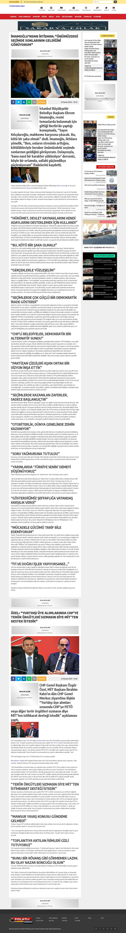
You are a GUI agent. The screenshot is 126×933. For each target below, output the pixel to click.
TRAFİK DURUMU (62, 10)
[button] (21, 1)
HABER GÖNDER (97, 10)
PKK (52, 743)
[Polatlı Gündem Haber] (21, 8)
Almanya (29, 188)
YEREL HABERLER (25, 17)
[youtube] (115, 928)
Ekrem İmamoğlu (62, 186)
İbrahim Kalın (41, 740)
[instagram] (99, 928)
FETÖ (55, 743)
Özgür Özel (25, 740)
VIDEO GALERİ (51, 10)
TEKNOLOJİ (87, 17)
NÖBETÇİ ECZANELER (74, 10)
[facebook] (96, 928)
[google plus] (107, 928)
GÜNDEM (13, 17)
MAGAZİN (78, 17)
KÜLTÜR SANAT (67, 17)
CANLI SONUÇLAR (86, 10)
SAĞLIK (51, 17)
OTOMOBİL (97, 17)
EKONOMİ (36, 17)
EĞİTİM (44, 17)
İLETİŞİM (114, 10)
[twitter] (103, 928)
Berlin (41, 188)
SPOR (58, 17)
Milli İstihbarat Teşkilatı (17, 761)
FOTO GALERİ (42, 10)
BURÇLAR (106, 10)
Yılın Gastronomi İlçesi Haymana (33, 2)
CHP (48, 260)
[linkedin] (111, 928)
